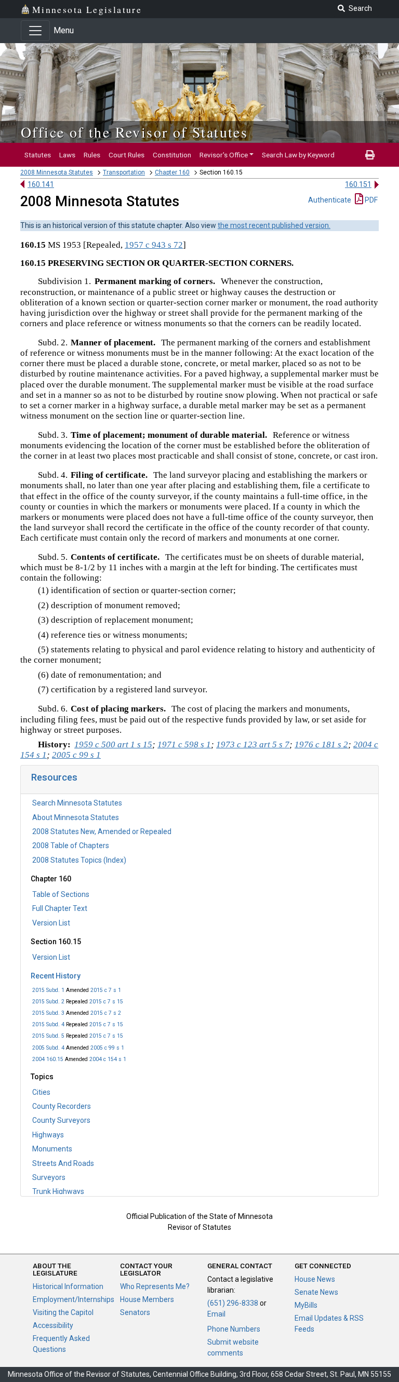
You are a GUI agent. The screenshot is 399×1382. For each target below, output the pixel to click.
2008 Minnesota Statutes (56, 172)
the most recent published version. (274, 225)
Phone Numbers (233, 1329)
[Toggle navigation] (35, 30)
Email (216, 1314)
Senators (135, 1312)
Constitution (172, 155)
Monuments (52, 1149)
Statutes (37, 155)
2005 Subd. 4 (48, 1047)
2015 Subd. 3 (48, 1013)
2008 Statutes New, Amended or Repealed (101, 831)
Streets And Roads (63, 1163)
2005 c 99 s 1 (107, 1047)
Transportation (124, 172)
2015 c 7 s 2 (105, 1013)
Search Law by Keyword (298, 155)
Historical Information (68, 1286)
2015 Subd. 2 (48, 1001)
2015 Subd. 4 (48, 1024)
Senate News (316, 1292)
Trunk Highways (58, 1191)
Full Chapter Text (59, 908)
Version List (51, 923)
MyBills (306, 1305)
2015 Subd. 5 (48, 1035)
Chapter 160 (172, 172)
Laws (67, 155)
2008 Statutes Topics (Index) (79, 860)
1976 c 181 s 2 (321, 744)
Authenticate (329, 200)
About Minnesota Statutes (75, 817)
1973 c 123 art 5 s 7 (252, 744)
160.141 (41, 184)
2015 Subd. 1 (48, 990)
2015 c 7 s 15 (106, 1001)
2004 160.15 (47, 1059)
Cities (41, 1092)
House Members (147, 1299)
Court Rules (126, 155)
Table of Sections (60, 894)
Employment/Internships (73, 1299)
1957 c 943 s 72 (154, 245)
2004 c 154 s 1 (107, 1059)
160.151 (358, 184)
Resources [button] (54, 777)
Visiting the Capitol (63, 1312)
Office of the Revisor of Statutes (134, 132)
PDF (370, 200)
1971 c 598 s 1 (184, 744)
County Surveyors (61, 1120)
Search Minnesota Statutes (77, 803)
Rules (92, 155)
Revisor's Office (224, 155)
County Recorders (61, 1106)
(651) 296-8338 (232, 1303)
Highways (48, 1135)
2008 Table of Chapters (70, 845)
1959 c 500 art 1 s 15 (113, 744)
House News (315, 1279)
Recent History (56, 976)
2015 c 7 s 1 (105, 990)
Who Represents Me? (155, 1286)
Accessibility (53, 1325)
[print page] (370, 155)
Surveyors (48, 1177)
